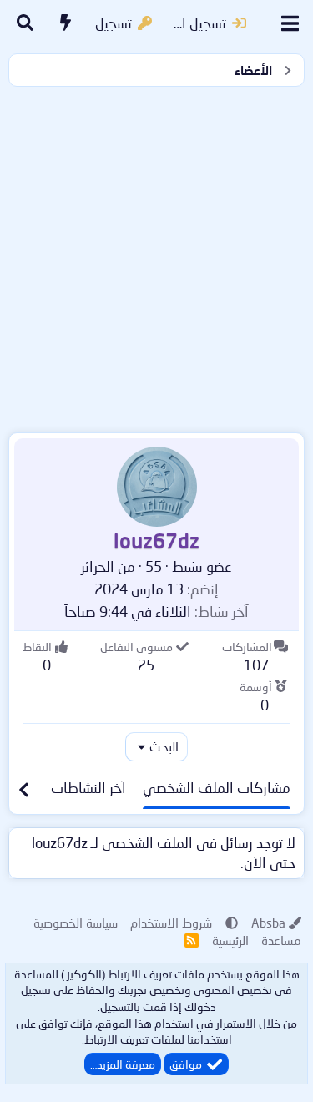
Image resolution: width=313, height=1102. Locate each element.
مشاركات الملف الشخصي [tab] (216, 787)
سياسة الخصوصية (75, 922)
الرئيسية (230, 940)
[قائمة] (290, 23)
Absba (268, 922)
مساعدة (281, 940)
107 (256, 665)
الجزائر (97, 566)
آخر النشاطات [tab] (88, 787)
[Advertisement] (156, 255)
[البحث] (25, 23)
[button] (231, 922)
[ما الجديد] (66, 23)
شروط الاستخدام (171, 922)
